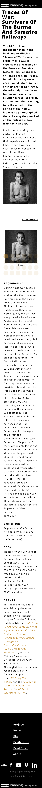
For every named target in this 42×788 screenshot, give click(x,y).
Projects (19, 724)
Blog (16, 736)
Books (17, 730)
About (17, 754)
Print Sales (20, 748)
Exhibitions (21, 742)
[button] (6, 256)
